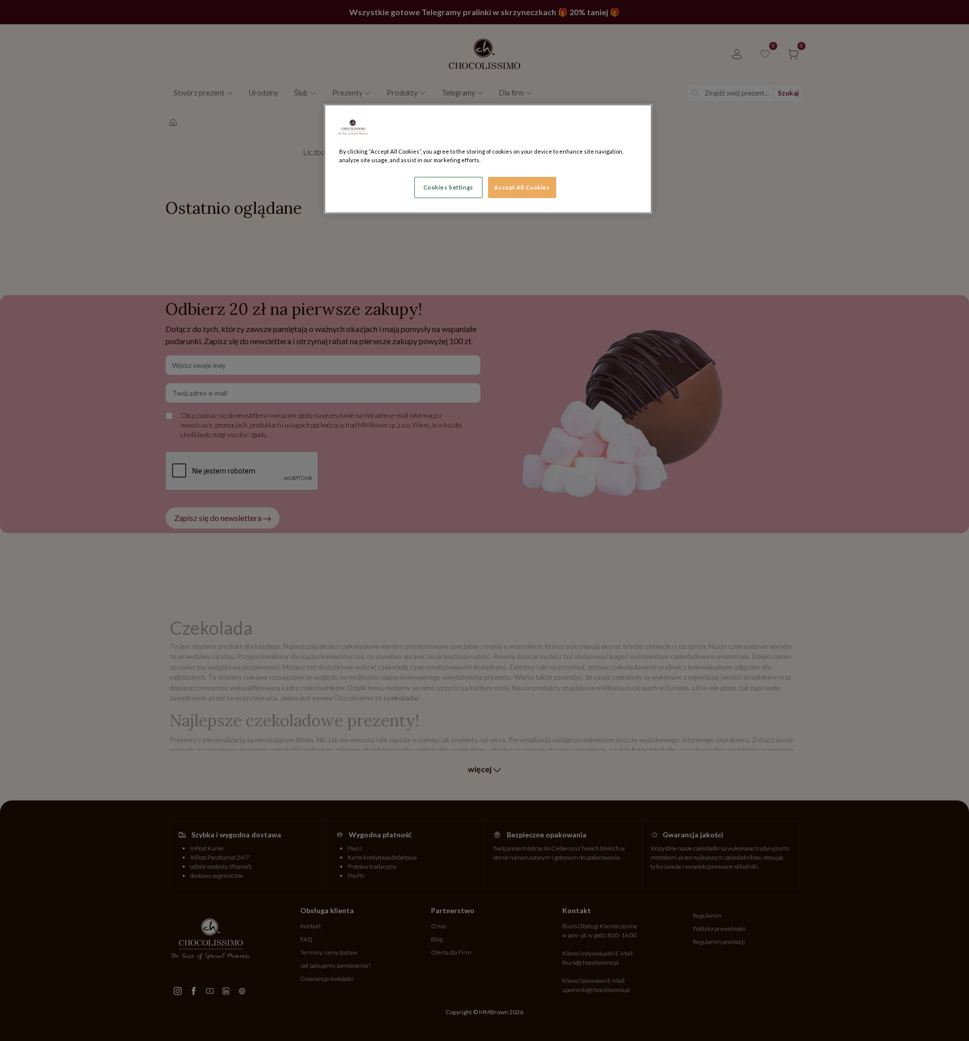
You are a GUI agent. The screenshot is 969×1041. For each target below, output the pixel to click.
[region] (488, 159)
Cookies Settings (448, 187)
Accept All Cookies (522, 187)
